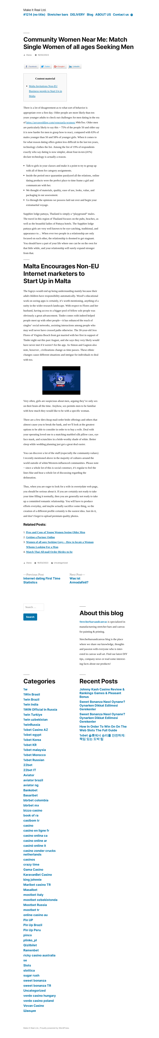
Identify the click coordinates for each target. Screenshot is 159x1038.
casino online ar (35, 841)
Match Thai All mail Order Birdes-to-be (49, 552)
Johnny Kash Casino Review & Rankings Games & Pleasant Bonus (102, 692)
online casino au (35, 915)
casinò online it (34, 845)
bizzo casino (32, 810)
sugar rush (31, 975)
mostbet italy (33, 895)
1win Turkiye (32, 714)
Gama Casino (33, 869)
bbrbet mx (31, 805)
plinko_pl (30, 940)
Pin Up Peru (32, 930)
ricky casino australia (39, 955)
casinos (29, 859)
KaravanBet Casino (37, 874)
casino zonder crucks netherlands (39, 852)
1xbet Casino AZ (35, 730)
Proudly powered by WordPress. (54, 1028)
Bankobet (30, 790)
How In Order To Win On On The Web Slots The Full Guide (103, 728)
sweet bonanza (34, 980)
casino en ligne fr (36, 830)
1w (25, 689)
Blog (90, 14)
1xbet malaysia (34, 750)
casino (28, 825)
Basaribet (30, 795)
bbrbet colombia (35, 800)
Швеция (29, 1011)
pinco (27, 935)
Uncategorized (61, 563)
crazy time (31, 864)
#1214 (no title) (34, 14)
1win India (30, 704)
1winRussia (31, 725)
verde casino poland (38, 1001)
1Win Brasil (31, 694)
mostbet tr (31, 910)
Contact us (121, 14)
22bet (27, 765)
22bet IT (29, 770)
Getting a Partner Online (40, 537)
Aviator (28, 775)
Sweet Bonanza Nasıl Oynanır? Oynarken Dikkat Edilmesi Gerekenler (102, 705)
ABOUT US (103, 14)
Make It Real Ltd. (34, 10)
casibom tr (31, 820)
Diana (29, 55)
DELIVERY (77, 14)
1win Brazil (31, 699)
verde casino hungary (39, 995)
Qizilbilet (30, 945)
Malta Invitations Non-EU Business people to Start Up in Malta (45, 91)
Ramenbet (31, 950)
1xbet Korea (32, 740)
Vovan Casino (33, 1006)
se (25, 960)
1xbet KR (30, 745)
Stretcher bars (57, 14)
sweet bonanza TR (37, 985)
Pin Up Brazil (32, 925)
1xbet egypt (32, 735)
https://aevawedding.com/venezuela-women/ (50, 122)
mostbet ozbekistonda (40, 900)
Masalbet (30, 890)
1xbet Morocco (34, 755)
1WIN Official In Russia (40, 709)
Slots (27, 965)
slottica (29, 970)
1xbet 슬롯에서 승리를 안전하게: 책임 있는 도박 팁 (102, 737)
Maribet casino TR (37, 885)
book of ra (30, 815)
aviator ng (31, 785)
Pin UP (28, 920)
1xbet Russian (33, 760)
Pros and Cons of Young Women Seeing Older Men (55, 532)
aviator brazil (33, 780)
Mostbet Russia (35, 905)
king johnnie (32, 879)
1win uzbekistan (35, 719)
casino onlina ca (35, 835)
